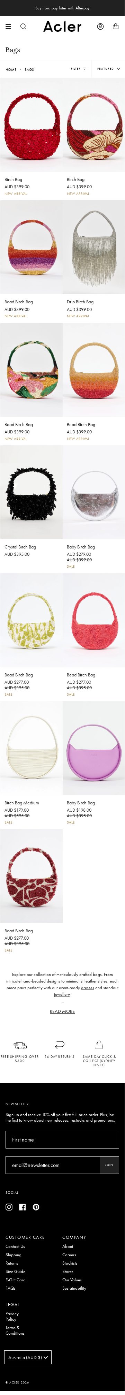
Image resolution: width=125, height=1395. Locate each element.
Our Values (72, 1280)
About (67, 1246)
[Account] (100, 26)
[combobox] (28, 1357)
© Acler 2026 (17, 1382)
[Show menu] (11, 26)
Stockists (70, 1263)
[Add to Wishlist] (57, 81)
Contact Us (15, 1246)
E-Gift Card (16, 1280)
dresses (87, 988)
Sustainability (74, 1288)
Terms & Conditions (15, 1330)
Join (109, 1165)
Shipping (13, 1255)
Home (11, 69)
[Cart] (115, 26)
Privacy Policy (12, 1316)
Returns (12, 1263)
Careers (69, 1255)
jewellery (62, 994)
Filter (76, 69)
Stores (67, 1271)
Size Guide (15, 1271)
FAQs (11, 1288)
